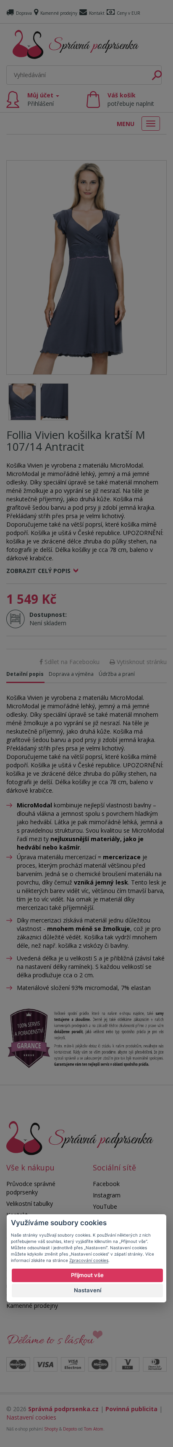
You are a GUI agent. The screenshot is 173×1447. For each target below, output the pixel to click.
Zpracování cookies (88, 1260)
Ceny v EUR (128, 13)
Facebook (106, 1184)
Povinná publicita (131, 1409)
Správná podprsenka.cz (63, 1409)
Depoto (70, 1429)
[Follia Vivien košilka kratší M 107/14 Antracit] (86, 267)
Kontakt (97, 13)
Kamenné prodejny (58, 13)
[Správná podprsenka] (79, 1137)
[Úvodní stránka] (75, 44)
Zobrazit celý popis (38, 571)
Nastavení (87, 1290)
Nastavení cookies (31, 1417)
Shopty (51, 1429)
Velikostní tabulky (29, 1204)
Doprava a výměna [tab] (71, 674)
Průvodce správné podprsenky (30, 1188)
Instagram (107, 1195)
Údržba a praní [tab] (117, 674)
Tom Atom (93, 1429)
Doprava (24, 13)
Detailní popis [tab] (25, 674)
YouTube (105, 1206)
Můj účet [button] (41, 99)
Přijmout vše (87, 1275)
